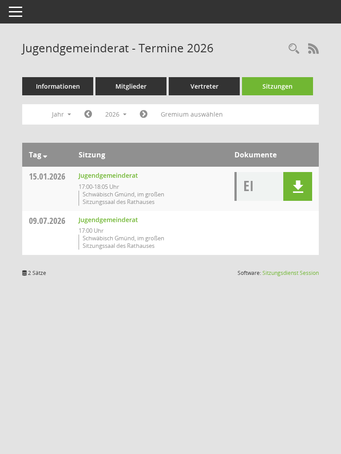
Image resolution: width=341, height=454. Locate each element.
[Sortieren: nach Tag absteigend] (45, 155)
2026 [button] (113, 114)
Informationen (58, 86)
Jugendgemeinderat (108, 175)
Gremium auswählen (192, 114)
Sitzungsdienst (290, 273)
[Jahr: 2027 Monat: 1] (143, 114)
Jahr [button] (59, 114)
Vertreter (204, 86)
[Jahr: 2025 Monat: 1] (88, 114)
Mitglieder (131, 86)
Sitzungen (277, 86)
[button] (297, 186)
